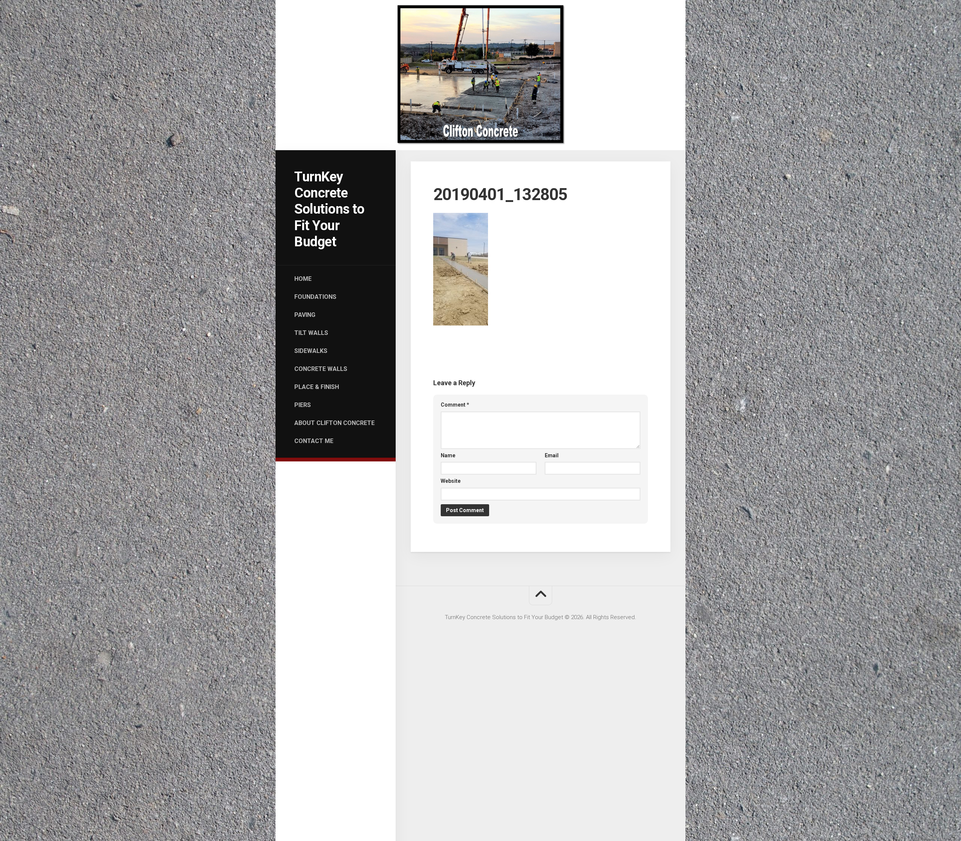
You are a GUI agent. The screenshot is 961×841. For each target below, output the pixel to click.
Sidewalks (310, 350)
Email (552, 455)
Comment (455, 405)
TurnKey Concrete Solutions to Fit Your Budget (329, 209)
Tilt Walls (311, 332)
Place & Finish (316, 386)
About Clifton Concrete (334, 423)
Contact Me (313, 441)
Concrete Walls (320, 368)
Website (451, 481)
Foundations (315, 296)
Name (448, 455)
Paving (304, 314)
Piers (302, 404)
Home (303, 278)
